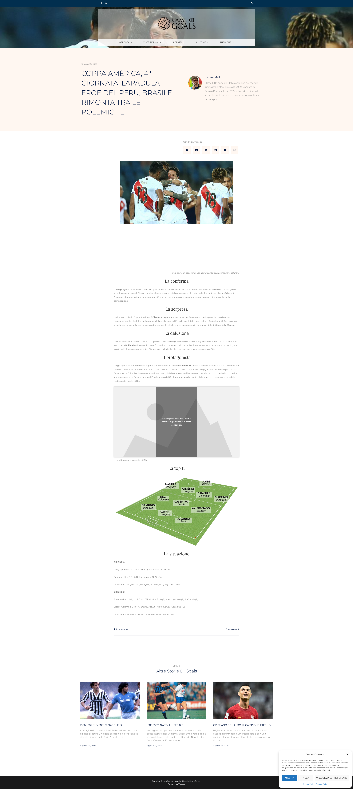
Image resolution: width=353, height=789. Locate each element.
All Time (201, 42)
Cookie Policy (309, 784)
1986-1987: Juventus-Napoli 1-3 (101, 725)
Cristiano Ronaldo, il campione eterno (242, 725)
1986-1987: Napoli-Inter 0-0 (165, 725)
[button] (347, 754)
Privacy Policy (322, 784)
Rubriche (225, 42)
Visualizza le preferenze (331, 778)
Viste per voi (151, 42)
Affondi (124, 42)
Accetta (289, 778)
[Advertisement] (176, 250)
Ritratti (177, 42)
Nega (306, 778)
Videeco (181, 784)
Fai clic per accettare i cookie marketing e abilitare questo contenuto (176, 421)
